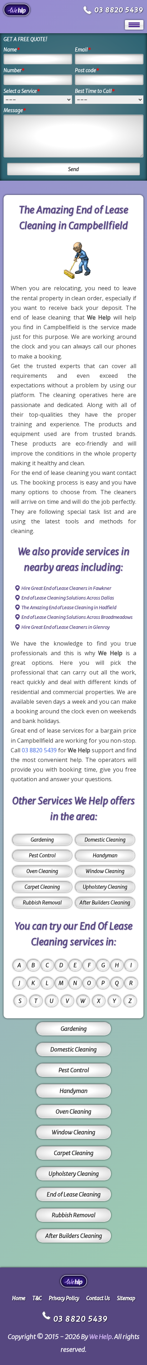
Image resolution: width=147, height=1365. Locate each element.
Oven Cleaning (42, 871)
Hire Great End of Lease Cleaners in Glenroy (65, 627)
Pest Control (42, 855)
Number (14, 70)
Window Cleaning (105, 871)
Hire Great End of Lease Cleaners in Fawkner (66, 588)
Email (83, 49)
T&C (37, 1298)
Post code (87, 70)
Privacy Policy (64, 1298)
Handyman (105, 855)
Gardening (42, 840)
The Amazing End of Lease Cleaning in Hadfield (68, 607)
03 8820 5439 (119, 10)
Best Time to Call (95, 91)
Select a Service (22, 91)
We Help (100, 1337)
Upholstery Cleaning (105, 887)
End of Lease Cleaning (74, 1194)
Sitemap (126, 1298)
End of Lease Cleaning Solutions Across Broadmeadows (77, 617)
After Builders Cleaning (105, 902)
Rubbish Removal (42, 902)
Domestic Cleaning (105, 840)
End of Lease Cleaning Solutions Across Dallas (67, 598)
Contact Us (98, 1298)
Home (18, 1298)
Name (12, 49)
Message (15, 110)
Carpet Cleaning (42, 887)
